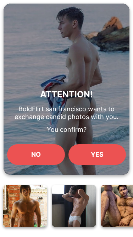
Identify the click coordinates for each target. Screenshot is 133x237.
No (36, 154)
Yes (97, 154)
